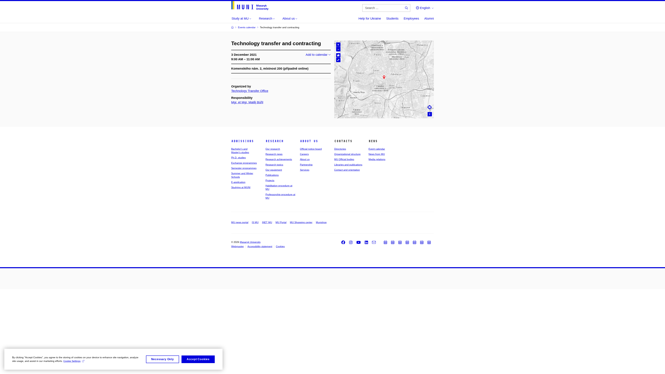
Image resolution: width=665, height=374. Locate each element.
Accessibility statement (259, 246)
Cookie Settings (72, 361)
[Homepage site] (249, 5)
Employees (411, 18)
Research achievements (278, 159)
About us (309, 141)
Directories (340, 149)
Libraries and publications (348, 164)
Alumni (429, 18)
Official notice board (311, 149)
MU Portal (281, 222)
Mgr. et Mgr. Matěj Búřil (247, 102)
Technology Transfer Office (249, 91)
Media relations (377, 159)
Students (392, 18)
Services (304, 169)
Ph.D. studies (238, 157)
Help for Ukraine (369, 18)
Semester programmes (243, 168)
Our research (272, 149)
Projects (269, 180)
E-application (238, 182)
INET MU (267, 222)
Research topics (274, 164)
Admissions (242, 141)
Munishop (321, 222)
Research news (273, 154)
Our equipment (273, 169)
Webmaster (237, 246)
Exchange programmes (244, 163)
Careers (304, 154)
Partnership (306, 164)
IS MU (255, 222)
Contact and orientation (347, 169)
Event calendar (377, 149)
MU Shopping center (301, 222)
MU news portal (239, 222)
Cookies (280, 246)
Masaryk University (250, 242)
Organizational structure (347, 154)
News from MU (377, 154)
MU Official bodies (344, 159)
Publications (272, 175)
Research (274, 141)
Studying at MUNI (240, 187)
